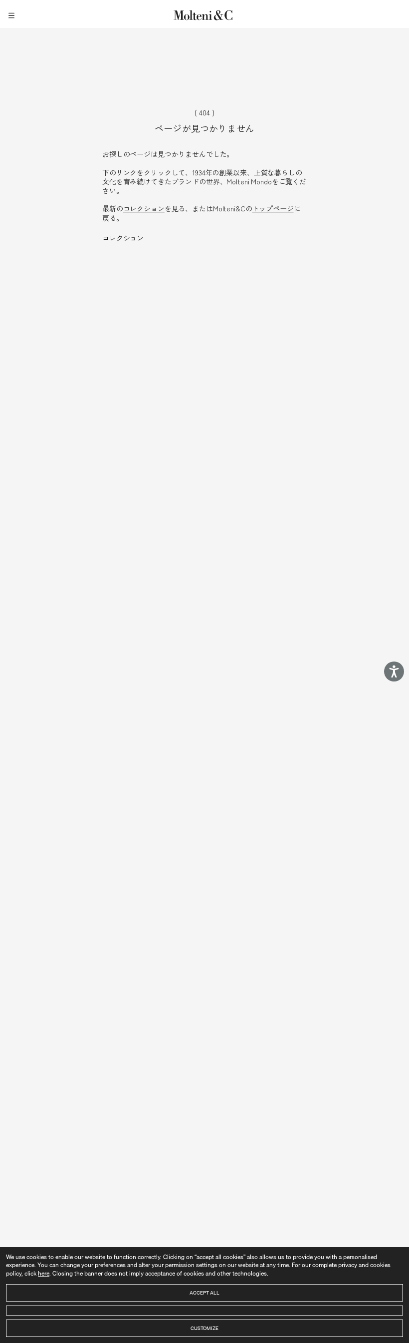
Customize (204, 1328)
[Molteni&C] (204, 13)
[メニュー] (12, 14)
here (43, 1273)
